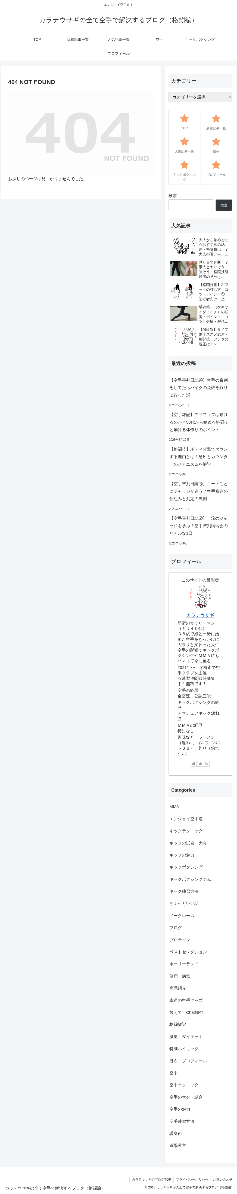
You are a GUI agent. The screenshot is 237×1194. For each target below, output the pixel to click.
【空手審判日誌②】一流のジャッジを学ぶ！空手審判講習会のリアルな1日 (198, 526)
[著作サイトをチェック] (194, 764)
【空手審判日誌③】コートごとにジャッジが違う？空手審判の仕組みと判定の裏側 (198, 491)
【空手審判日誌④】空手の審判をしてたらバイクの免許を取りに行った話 (198, 388)
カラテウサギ (200, 615)
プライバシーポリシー (192, 1179)
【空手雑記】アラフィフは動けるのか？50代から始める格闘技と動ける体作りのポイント (198, 422)
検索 (172, 195)
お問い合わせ (223, 1179)
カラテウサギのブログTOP (151, 1179)
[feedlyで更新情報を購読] (200, 764)
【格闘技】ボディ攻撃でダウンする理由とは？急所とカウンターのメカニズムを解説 (198, 457)
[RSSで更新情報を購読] (207, 764)
